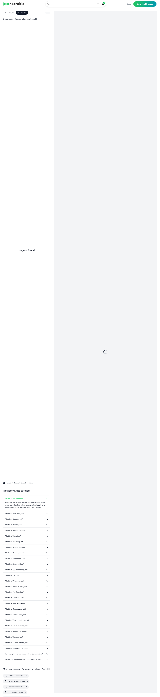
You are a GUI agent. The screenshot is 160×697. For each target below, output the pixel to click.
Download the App (145, 4)
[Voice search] (98, 3)
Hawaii (8, 483)
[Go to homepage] (13, 4)
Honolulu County (20, 483)
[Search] (48, 3)
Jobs (129, 4)
